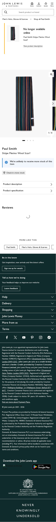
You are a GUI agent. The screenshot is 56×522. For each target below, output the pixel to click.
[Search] (6, 12)
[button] (52, 4)
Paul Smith (10, 247)
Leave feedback (11, 288)
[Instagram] (40, 338)
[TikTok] (49, 338)
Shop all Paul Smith (42, 19)
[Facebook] (6, 338)
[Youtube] (23, 338)
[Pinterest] (32, 338)
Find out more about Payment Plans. (16, 402)
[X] (15, 338)
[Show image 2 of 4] (53, 103)
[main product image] (15, 38)
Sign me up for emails (13, 268)
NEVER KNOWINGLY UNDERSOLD (28, 510)
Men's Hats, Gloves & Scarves (15, 19)
